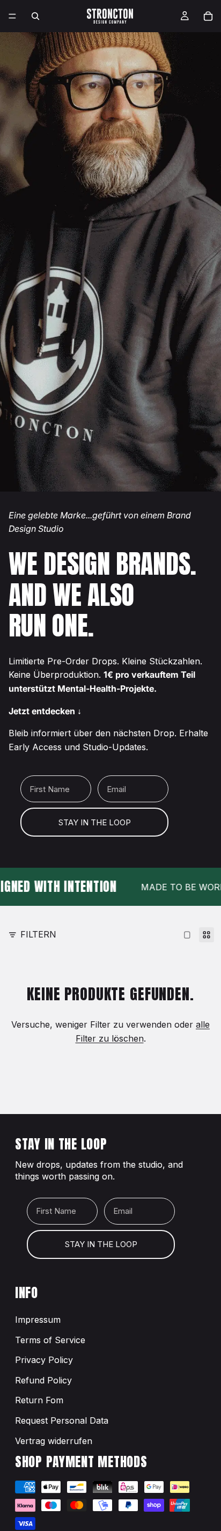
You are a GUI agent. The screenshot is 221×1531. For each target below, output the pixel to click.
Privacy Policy (44, 1359)
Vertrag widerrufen (53, 1440)
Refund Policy (43, 1380)
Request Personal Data (61, 1420)
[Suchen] (35, 16)
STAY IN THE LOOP (94, 822)
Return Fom (39, 1400)
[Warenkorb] (208, 16)
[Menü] (12, 16)
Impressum (38, 1319)
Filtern (38, 934)
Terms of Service (50, 1340)
